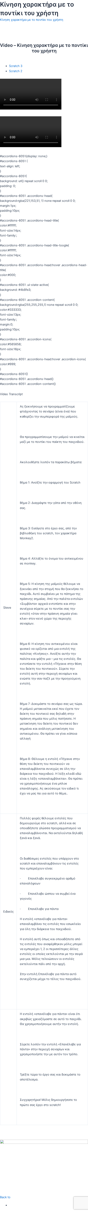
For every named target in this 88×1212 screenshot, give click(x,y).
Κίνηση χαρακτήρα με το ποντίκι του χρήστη (31, 20)
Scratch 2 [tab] (15, 71)
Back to (5, 1197)
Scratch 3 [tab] (15, 66)
